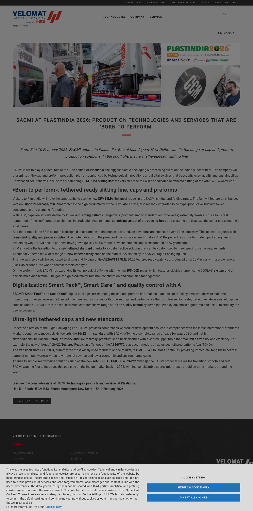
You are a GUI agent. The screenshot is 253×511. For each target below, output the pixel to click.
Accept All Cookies (194, 497)
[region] (126, 487)
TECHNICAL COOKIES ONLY (194, 487)
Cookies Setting (193, 477)
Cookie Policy (53, 506)
